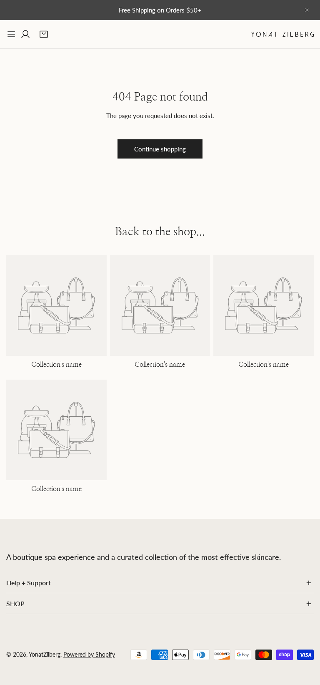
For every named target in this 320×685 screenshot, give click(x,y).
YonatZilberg (44, 654)
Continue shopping (160, 149)
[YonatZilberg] (282, 34)
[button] (44, 34)
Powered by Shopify (89, 654)
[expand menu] (11, 34)
